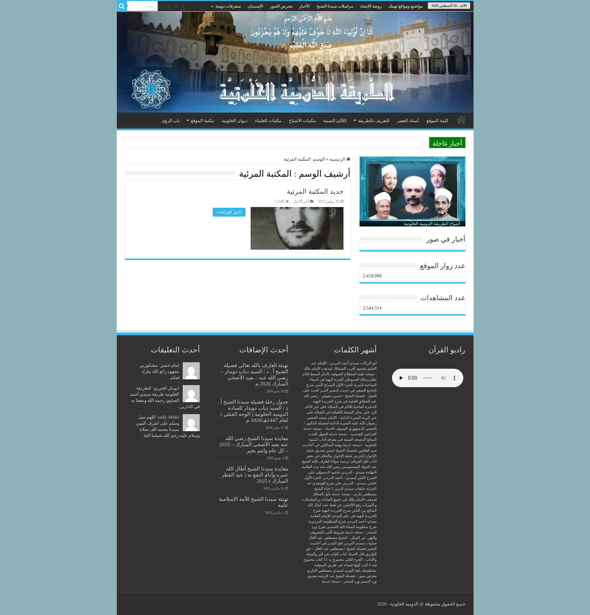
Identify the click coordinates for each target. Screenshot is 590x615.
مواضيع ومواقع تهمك (406, 6)
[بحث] (122, 6)
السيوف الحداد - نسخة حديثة (325, 428)
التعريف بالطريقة (374, 120)
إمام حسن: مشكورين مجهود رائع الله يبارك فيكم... (159, 371)
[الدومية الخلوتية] (295, 62)
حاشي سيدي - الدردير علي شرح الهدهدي (344, 483)
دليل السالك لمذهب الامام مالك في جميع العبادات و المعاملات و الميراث (339, 499)
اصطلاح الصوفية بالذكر (338, 374)
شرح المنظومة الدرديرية (327, 521)
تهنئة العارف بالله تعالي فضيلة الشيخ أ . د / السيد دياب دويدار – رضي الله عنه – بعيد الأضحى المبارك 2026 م (254, 374)
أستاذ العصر (408, 120)
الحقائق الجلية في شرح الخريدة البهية (341, 401)
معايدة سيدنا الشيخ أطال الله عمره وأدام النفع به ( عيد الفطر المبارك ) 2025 (255, 475)
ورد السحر (369, 581)
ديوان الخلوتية (235, 120)
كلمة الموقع (437, 120)
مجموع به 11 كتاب (329, 559)
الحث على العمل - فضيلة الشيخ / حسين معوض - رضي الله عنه (340, 396)
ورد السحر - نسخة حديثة (341, 581)
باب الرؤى (170, 120)
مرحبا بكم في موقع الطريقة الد (397, 142)
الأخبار (304, 6)
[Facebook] (183, 6)
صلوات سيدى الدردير (360, 543)
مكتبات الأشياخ (302, 120)
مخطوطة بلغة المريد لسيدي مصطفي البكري (342, 570)
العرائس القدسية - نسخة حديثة (353, 434)
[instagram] (163, 6)
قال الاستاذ (356, 554)
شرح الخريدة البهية (336, 510)
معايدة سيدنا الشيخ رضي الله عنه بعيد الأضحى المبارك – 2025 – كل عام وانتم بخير (253, 444)
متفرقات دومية (228, 6)
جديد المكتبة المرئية (315, 191)
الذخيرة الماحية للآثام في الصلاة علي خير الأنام (341, 407)
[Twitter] (177, 6)
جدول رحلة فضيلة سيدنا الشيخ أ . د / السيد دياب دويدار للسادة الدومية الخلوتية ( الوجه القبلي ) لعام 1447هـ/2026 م (253, 411)
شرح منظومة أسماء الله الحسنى (351, 527)
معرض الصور (281, 6)
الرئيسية (461, 120)
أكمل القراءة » (229, 212)
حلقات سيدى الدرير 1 (348, 488)
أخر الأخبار (301, 201)
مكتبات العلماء (268, 120)
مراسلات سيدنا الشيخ (335, 6)
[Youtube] (169, 6)
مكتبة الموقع (202, 120)
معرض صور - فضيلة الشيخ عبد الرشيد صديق (342, 576)
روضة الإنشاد (371, 6)
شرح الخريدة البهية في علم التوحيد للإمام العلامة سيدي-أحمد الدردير (343, 516)
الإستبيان (255, 6)
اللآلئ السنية (335, 120)
